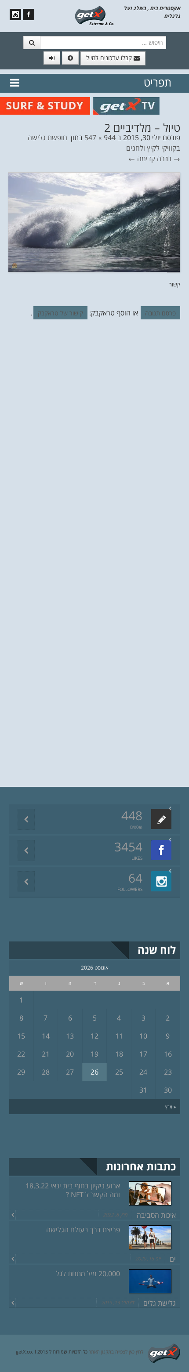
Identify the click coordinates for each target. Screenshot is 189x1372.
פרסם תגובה (160, 313)
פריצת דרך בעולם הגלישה (83, 1229)
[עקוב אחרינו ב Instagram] (15, 14)
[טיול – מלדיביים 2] (94, 221)
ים (173, 1259)
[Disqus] (94, 447)
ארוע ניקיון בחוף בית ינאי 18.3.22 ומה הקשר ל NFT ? (72, 1190)
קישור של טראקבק (60, 313)
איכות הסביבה (156, 1215)
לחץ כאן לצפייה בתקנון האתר (116, 1351)
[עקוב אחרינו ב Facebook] (28, 14)
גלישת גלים (159, 1303)
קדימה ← (141, 158)
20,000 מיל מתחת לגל (88, 1273)
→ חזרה (168, 158)
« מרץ (170, 1107)
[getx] (94, 15)
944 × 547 (100, 137)
